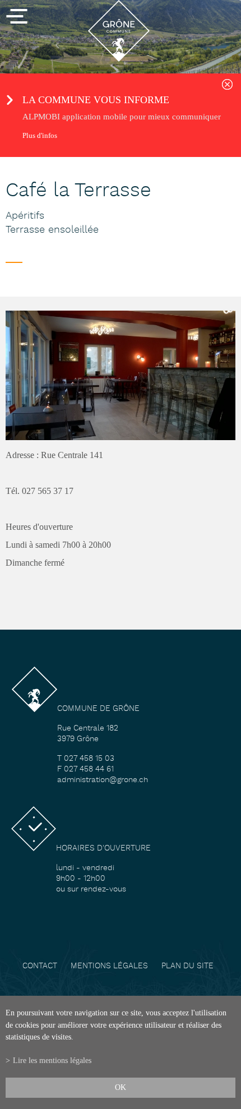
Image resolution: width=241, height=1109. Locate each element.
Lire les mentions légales (52, 1060)
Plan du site (187, 966)
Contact (39, 966)
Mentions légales (109, 966)
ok (120, 1087)
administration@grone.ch (102, 780)
